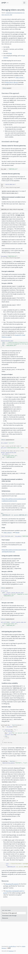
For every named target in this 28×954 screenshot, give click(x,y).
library (4, 88)
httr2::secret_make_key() (10, 193)
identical (7, 729)
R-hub (10, 53)
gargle (4, 2)
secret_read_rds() (7, 568)
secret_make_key (10, 184)
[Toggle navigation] (24, 2)
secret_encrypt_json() (9, 286)
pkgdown (11, 951)
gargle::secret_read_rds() (10, 473)
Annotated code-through (9, 915)
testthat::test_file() (9, 782)
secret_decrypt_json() (9, 566)
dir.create (4, 443)
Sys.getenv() (6, 250)
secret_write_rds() (8, 394)
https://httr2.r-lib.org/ (11, 82)
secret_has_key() (7, 694)
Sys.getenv (4, 256)
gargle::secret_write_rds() (11, 377)
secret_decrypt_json (17, 592)
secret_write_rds (11, 452)
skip (12, 734)
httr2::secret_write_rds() (10, 379)
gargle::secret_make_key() (10, 191)
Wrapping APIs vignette (12, 884)
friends (17, 532)
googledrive (9, 587)
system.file (7, 594)
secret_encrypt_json (7, 340)
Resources (5, 918)
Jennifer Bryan (12, 946)
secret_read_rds (21, 622)
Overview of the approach (9, 913)
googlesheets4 (10, 439)
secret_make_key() (7, 178)
